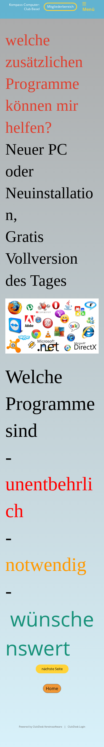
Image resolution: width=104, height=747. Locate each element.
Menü (88, 9)
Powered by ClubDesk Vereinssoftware (40, 726)
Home (52, 688)
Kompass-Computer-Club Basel (24, 6)
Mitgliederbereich (60, 6)
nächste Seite (52, 668)
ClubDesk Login (76, 726)
